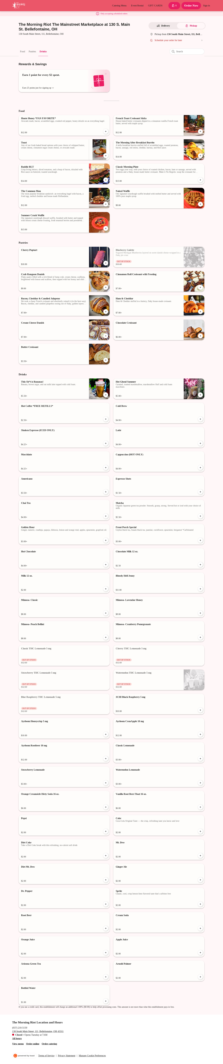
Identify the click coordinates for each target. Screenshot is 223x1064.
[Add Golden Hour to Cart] (105, 540)
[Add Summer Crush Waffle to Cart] (105, 228)
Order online (32, 1043)
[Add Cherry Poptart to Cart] (105, 263)
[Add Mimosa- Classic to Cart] (105, 613)
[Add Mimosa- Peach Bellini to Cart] (105, 637)
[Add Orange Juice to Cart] (105, 952)
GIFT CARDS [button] (155, 5)
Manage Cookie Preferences (92, 1055)
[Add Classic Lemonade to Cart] (200, 758)
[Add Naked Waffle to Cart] (200, 204)
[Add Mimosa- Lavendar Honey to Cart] (200, 613)
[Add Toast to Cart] (105, 155)
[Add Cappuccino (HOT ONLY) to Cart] (200, 467)
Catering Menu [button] (119, 5)
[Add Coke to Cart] (200, 831)
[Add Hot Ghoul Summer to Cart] (200, 394)
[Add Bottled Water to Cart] (105, 1001)
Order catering (49, 1043)
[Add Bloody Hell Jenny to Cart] (200, 588)
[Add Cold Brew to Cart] (200, 419)
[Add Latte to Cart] (200, 443)
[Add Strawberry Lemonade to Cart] (105, 782)
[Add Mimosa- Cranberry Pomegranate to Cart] (200, 637)
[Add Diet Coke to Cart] (105, 855)
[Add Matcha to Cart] (200, 516)
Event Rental (137, 5)
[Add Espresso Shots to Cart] (200, 491)
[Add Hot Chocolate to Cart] (105, 564)
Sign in (206, 5)
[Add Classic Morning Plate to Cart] (200, 179)
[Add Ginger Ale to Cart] (200, 879)
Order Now (191, 5)
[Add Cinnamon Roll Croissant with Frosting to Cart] (200, 287)
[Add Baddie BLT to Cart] (105, 179)
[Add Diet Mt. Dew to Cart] (105, 879)
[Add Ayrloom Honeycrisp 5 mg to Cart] (105, 734)
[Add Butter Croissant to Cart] (105, 360)
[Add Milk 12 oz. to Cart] (105, 588)
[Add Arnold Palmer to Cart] (200, 976)
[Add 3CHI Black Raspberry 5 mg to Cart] (200, 710)
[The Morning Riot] (18, 5)
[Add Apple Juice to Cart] (200, 952)
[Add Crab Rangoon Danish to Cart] (105, 287)
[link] (22, 51)
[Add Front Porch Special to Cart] (200, 540)
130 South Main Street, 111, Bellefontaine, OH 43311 (38, 1031)
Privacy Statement (66, 1055)
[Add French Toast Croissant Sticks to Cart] (200, 131)
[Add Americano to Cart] (105, 491)
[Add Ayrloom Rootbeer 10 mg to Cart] (105, 758)
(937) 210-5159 (19, 1027)
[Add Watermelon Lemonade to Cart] (200, 782)
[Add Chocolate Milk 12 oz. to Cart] (200, 564)
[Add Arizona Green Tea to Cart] (105, 976)
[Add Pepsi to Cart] (105, 831)
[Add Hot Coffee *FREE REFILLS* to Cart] (105, 419)
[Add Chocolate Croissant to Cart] (200, 335)
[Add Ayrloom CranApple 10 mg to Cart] (200, 734)
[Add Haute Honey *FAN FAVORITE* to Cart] (105, 131)
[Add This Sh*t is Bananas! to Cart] (105, 394)
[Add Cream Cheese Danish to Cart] (105, 335)
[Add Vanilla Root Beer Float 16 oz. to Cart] (200, 807)
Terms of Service (46, 1055)
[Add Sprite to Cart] (200, 904)
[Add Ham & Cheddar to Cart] (200, 311)
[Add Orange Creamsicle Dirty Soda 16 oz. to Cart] (105, 807)
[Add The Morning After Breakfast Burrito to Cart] (200, 155)
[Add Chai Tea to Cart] (105, 516)
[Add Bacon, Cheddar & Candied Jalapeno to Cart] (105, 311)
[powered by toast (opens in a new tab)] (24, 1055)
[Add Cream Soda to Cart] (200, 928)
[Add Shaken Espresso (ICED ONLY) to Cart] (105, 443)
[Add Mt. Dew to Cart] (200, 855)
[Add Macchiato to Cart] (105, 467)
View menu (18, 1043)
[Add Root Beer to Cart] (105, 928)
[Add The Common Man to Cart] (105, 204)
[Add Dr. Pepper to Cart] (105, 904)
